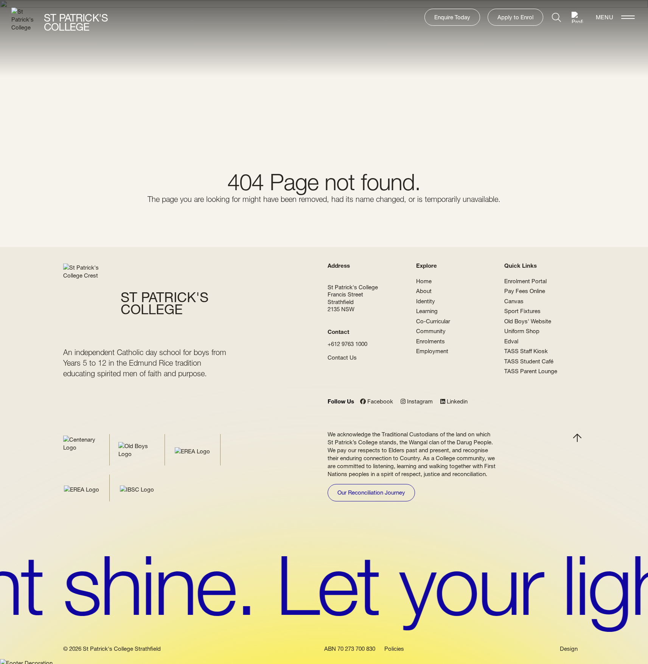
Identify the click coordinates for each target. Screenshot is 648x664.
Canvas (514, 301)
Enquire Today (452, 17)
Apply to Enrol (515, 17)
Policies (394, 649)
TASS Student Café (528, 361)
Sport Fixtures (522, 311)
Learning (427, 311)
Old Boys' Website (527, 321)
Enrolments (430, 341)
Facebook (379, 402)
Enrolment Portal (525, 281)
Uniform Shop (521, 331)
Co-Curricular (433, 321)
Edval (511, 341)
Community (431, 331)
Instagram (419, 402)
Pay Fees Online (524, 291)
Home (424, 281)
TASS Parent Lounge (530, 371)
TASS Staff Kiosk (526, 351)
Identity (425, 301)
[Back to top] (577, 437)
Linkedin (456, 402)
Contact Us (342, 357)
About (424, 291)
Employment (432, 351)
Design (569, 649)
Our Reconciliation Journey (371, 492)
